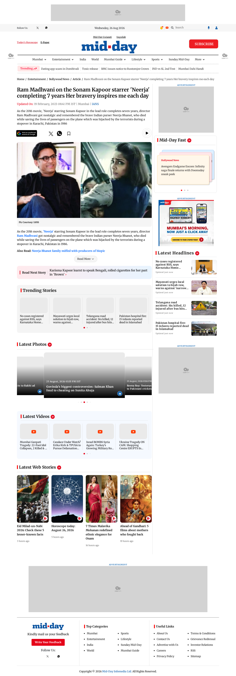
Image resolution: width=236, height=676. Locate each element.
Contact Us (163, 639)
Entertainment (61, 59)
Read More (84, 259)
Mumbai (37, 59)
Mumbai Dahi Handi (191, 68)
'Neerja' (48, 231)
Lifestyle (137, 59)
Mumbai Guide (113, 59)
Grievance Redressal (203, 639)
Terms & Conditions (203, 633)
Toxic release (90, 68)
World (95, 59)
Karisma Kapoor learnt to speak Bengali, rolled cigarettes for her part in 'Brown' (98, 272)
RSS (193, 650)
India (83, 59)
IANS (95, 104)
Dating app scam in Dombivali (60, 68)
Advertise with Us (167, 644)
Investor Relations (202, 644)
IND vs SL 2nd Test (163, 68)
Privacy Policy (165, 656)
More (198, 59)
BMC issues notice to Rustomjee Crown (125, 68)
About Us (162, 633)
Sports (155, 59)
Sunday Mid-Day (179, 59)
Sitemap (196, 656)
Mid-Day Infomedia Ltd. (117, 671)
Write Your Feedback (48, 642)
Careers (161, 650)
